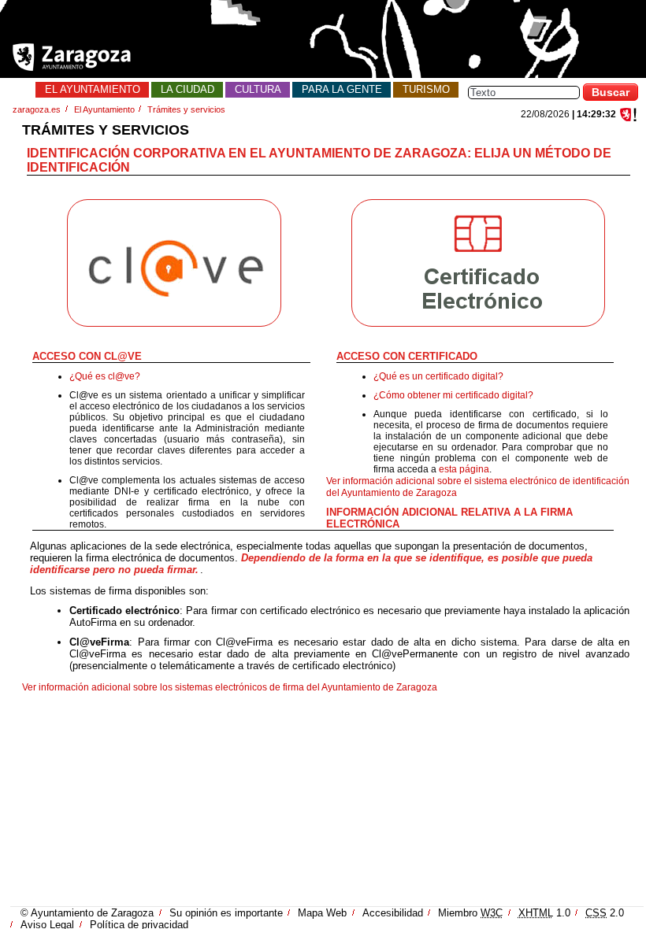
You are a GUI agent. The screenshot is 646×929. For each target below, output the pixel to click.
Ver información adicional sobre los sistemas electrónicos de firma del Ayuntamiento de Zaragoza (229, 687)
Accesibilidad (392, 913)
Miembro (470, 913)
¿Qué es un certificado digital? (438, 376)
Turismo (426, 89)
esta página (464, 469)
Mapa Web (322, 913)
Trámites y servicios (186, 109)
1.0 (544, 913)
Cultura (258, 89)
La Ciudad (187, 89)
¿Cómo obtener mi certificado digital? (453, 395)
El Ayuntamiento (92, 89)
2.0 (604, 913)
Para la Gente (342, 89)
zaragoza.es (37, 109)
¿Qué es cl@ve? (104, 376)
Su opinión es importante (226, 913)
